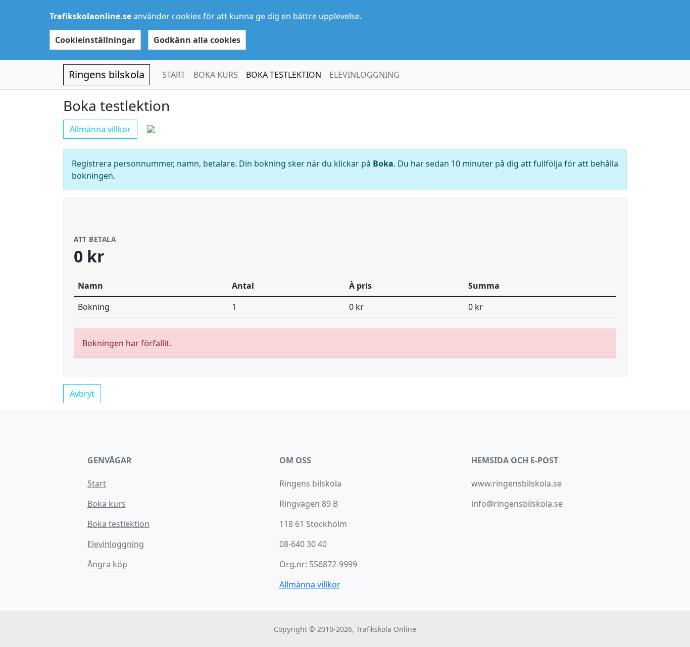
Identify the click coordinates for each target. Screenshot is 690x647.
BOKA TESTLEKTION (283, 74)
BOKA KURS (215, 74)
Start (96, 483)
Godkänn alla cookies (197, 39)
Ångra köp (107, 564)
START (173, 74)
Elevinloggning (115, 544)
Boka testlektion (118, 523)
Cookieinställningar (95, 39)
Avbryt (82, 393)
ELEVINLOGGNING (364, 74)
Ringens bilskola (106, 74)
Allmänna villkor (100, 129)
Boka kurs (106, 503)
